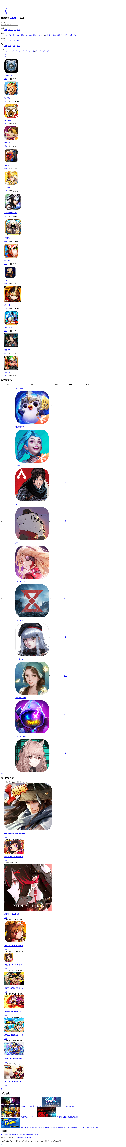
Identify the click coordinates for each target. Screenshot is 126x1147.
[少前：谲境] (32, 655)
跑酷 (54, 35)
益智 (18, 35)
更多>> (3, 773)
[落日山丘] (32, 539)
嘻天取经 (7, 98)
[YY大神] (11, 184)
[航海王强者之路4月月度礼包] (14, 984)
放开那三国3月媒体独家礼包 (13, 1058)
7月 (29, 51)
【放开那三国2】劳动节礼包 (13, 946)
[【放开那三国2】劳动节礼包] (15, 942)
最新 (5, 54)
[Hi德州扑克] (11, 72)
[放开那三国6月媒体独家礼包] (14, 853)
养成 (74, 35)
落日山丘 (18, 504)
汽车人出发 (8, 327)
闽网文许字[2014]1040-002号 (25, 1138)
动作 (42, 35)
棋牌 (62, 35)
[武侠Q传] (12, 302)
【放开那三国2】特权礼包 (12, 1011)
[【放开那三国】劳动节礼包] (8, 961)
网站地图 (29, 1134)
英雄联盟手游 (19, 427)
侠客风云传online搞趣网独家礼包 (15, 833)
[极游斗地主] (11, 139)
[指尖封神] (11, 257)
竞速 (46, 35)
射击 (50, 35)
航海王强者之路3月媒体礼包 (13, 1035)
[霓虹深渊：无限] (32, 733)
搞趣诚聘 (10, 1134)
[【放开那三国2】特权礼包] (14, 1008)
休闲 (22, 35)
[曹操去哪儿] (11, 369)
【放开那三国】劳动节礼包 (13, 965)
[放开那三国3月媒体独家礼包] (14, 1054)
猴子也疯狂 (8, 120)
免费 (9, 40)
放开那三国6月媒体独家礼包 (13, 857)
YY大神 (7, 187)
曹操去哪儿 (8, 372)
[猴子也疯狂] (11, 117)
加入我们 (22, 1134)
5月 (23, 51)
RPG (38, 35)
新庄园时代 (19, 659)
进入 (65, 405)
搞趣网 (13, 18)
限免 (18, 40)
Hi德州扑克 (8, 75)
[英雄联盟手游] (32, 462)
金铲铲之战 (19, 388)
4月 (19, 51)
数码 (5, 10)
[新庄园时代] (32, 694)
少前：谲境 (19, 620)
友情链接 (35, 1134)
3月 (16, 51)
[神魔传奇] (11, 346)
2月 (13, 51)
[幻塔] (32, 578)
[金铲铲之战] (32, 423)
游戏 (5, 8)
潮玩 (5, 12)
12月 (47, 51)
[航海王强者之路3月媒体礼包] (14, 1031)
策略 (30, 35)
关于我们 (4, 1134)
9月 (36, 51)
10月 (39, 51)
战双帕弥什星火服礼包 (11, 914)
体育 (70, 35)
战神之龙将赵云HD (10, 213)
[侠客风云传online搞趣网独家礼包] (28, 829)
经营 (66, 35)
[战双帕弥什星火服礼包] (28, 910)
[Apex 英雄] (32, 501)
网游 (9, 35)
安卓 (18, 30)
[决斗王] (10, 277)
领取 (5, 837)
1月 (9, 51)
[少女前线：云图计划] (32, 771)
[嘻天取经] (11, 94)
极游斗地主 (8, 143)
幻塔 (16, 543)
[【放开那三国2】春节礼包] (14, 1078)
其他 (18, 46)
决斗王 (6, 280)
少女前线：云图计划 (22, 736)
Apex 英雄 (18, 465)
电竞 (5, 14)
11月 (43, 51)
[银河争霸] (11, 162)
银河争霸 (7, 165)
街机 (78, 35)
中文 (9, 46)
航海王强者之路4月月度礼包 (13, 988)
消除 (58, 35)
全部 (5, 30)
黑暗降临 (7, 238)
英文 (14, 46)
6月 (26, 51)
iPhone (10, 30)
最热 (5, 56)
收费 (14, 40)
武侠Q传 (7, 305)
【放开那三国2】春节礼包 (12, 1081)
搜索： (3, 22)
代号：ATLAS (20, 582)
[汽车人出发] (11, 324)
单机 (14, 35)
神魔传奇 (7, 350)
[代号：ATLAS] (32, 617)
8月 (33, 51)
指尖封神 (7, 260)
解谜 (26, 35)
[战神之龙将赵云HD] (12, 209)
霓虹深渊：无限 (20, 698)
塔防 (34, 35)
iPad (15, 30)
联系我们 (16, 1134)
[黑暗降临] (13, 235)
